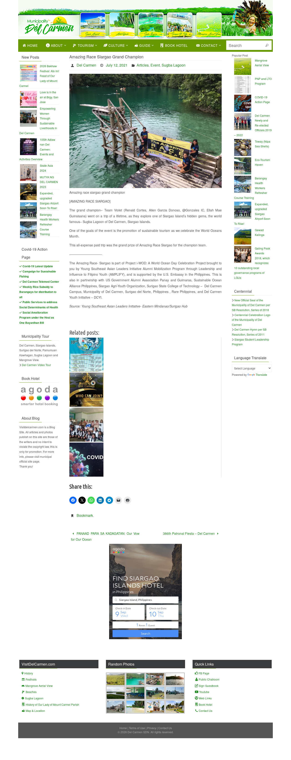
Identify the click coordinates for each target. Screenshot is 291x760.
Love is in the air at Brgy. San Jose (49, 97)
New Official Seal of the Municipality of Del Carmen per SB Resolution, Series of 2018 (251, 305)
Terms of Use (137, 728)
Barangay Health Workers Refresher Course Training (49, 224)
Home (123, 728)
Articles (143, 65)
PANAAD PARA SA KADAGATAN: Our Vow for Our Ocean (105, 536)
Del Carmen (86, 65)
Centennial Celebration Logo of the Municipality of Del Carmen (251, 320)
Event (155, 65)
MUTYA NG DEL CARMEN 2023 (49, 182)
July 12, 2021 (117, 65)
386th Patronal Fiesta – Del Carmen (189, 533)
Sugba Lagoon (174, 65)
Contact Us (165, 728)
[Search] (267, 45)
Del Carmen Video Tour (36, 365)
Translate (261, 374)
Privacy (151, 728)
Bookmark (85, 515)
